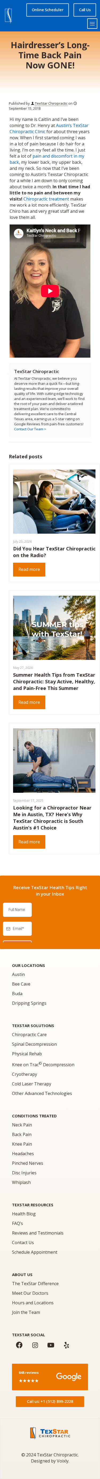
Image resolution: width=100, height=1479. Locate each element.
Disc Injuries (24, 1173)
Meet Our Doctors (30, 1293)
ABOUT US (22, 1274)
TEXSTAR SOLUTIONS (33, 1025)
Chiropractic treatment (46, 199)
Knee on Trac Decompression (43, 1065)
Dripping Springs (29, 1003)
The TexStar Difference (35, 1283)
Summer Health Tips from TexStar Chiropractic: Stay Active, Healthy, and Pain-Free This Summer (54, 681)
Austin (18, 974)
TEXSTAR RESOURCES (32, 1204)
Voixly (63, 1461)
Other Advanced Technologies (42, 1093)
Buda (17, 993)
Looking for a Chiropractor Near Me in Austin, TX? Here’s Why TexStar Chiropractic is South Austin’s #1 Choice (52, 817)
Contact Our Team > (30, 429)
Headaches (23, 1154)
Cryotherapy (24, 1074)
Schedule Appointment (34, 1252)
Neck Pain (22, 1125)
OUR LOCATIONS (28, 965)
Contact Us (23, 1242)
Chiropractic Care (29, 1034)
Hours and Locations (33, 1303)
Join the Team (26, 1312)
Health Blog (24, 1214)
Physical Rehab (27, 1054)
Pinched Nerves (27, 1163)
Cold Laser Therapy (31, 1084)
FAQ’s (17, 1223)
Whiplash (21, 1182)
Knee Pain (22, 1144)
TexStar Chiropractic (51, 103)
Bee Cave (21, 984)
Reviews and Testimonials (37, 1233)
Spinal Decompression (34, 1044)
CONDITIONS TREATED (34, 1115)
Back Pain (21, 1134)
